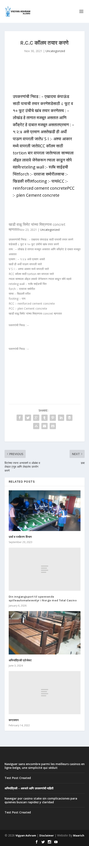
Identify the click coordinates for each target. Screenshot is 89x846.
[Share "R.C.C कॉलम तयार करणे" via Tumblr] (44, 418)
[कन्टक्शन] (45, 692)
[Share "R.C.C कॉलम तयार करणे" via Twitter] (28, 418)
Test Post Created (18, 778)
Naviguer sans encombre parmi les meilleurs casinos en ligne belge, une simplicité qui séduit (45, 766)
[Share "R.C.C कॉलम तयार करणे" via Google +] (36, 418)
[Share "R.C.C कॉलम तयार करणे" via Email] (44, 426)
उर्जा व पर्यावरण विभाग (20, 537)
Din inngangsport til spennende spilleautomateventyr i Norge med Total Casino (43, 598)
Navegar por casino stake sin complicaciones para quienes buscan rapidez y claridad (41, 800)
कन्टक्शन (14, 720)
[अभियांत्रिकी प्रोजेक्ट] (45, 632)
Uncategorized (55, 51)
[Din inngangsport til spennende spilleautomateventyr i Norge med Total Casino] (45, 569)
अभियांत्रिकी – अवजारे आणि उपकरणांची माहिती (29, 788)
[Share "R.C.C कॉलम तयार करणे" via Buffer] (69, 418)
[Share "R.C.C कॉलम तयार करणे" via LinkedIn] (61, 418)
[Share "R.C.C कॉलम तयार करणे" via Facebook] (20, 418)
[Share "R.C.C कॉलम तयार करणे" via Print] (53, 426)
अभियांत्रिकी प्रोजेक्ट (20, 660)
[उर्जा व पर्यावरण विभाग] (45, 510)
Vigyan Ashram (26, 835)
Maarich (78, 835)
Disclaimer (46, 835)
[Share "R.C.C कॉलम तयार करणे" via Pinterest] (53, 418)
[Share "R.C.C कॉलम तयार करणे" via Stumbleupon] (36, 426)
